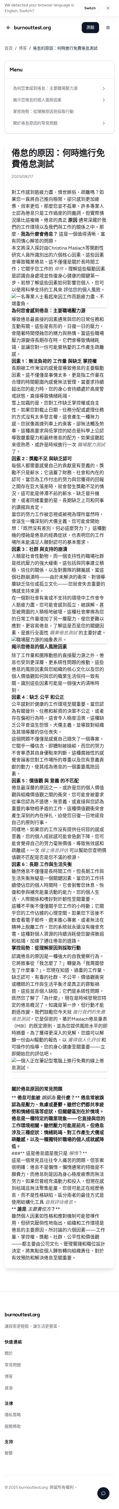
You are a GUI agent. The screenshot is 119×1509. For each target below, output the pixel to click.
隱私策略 (13, 1414)
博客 (23, 48)
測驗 (90, 27)
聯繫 (9, 1453)
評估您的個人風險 (82, 290)
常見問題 (13, 1364)
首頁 (9, 48)
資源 (9, 1388)
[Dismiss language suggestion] (108, 8)
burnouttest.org (22, 1314)
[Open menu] (108, 27)
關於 (9, 1353)
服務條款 (13, 1426)
